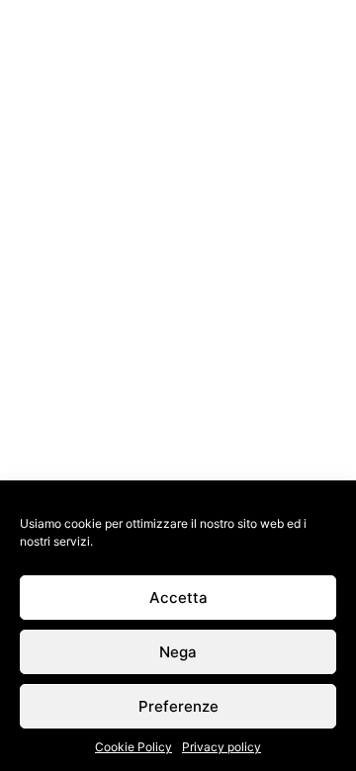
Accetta (178, 597)
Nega (178, 651)
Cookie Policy (133, 746)
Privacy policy (221, 746)
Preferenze (178, 706)
